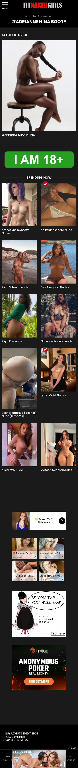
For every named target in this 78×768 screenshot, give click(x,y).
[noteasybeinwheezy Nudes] (19, 204)
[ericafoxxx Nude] (19, 444)
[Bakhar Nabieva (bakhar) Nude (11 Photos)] (19, 378)
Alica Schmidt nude (15, 287)
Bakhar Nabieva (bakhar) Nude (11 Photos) (19, 414)
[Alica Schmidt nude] (19, 262)
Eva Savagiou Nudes (55, 287)
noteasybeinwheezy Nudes (15, 231)
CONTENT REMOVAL (17, 739)
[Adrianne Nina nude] (39, 85)
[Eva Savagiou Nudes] (58, 262)
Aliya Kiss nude (12, 341)
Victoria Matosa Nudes (56, 470)
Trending (45, 184)
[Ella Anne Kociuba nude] (58, 316)
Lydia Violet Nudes (53, 395)
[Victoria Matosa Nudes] (58, 444)
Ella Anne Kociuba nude (56, 341)
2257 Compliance (15, 736)
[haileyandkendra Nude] (58, 204)
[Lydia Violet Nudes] (58, 370)
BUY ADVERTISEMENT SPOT (21, 733)
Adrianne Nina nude (18, 135)
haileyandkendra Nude (56, 230)
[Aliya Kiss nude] (19, 316)
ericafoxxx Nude (12, 470)
